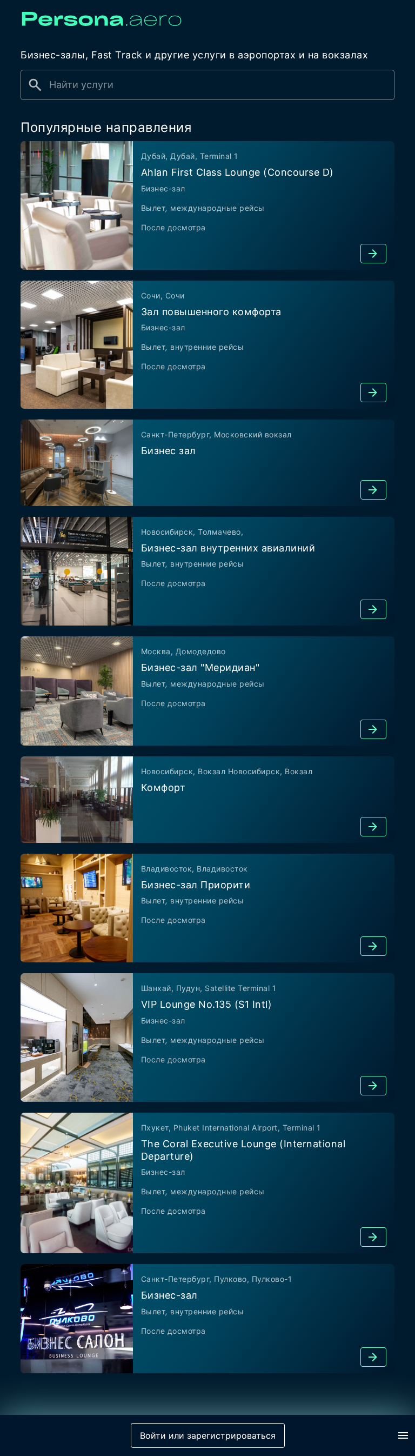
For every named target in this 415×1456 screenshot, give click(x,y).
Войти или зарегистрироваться (208, 1435)
